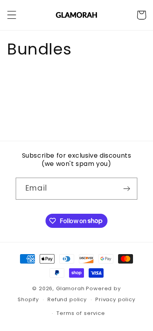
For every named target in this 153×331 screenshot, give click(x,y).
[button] (12, 15)
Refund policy (67, 299)
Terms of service (80, 313)
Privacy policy (115, 299)
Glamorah (70, 288)
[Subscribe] (126, 189)
